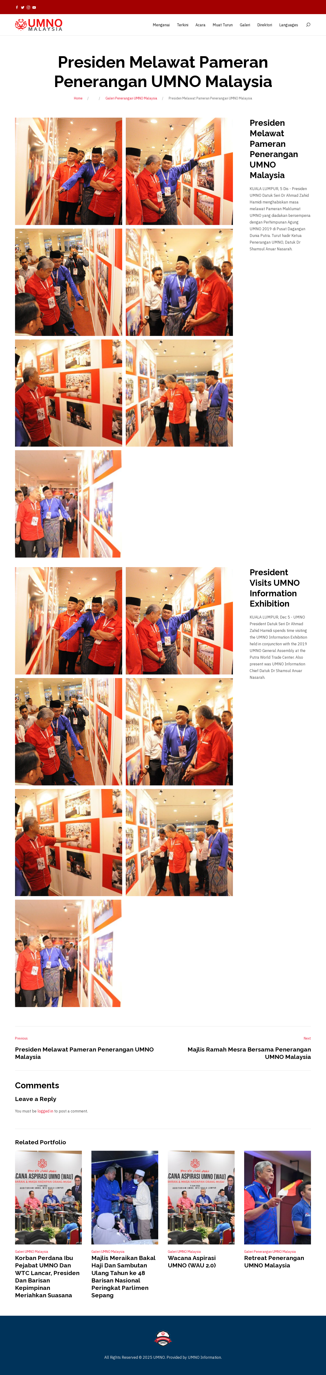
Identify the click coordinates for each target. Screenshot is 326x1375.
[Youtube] (34, 7)
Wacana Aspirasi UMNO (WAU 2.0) (192, 1261)
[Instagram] (28, 7)
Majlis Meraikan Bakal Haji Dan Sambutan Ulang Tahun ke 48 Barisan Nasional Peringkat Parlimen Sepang (123, 1276)
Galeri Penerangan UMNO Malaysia (131, 98)
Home (78, 98)
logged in (45, 1111)
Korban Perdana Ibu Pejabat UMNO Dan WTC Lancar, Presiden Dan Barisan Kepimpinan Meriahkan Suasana (47, 1276)
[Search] (308, 25)
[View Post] (48, 1197)
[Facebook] (17, 7)
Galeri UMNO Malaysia (31, 1251)
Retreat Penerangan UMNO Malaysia (274, 1261)
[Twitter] (23, 7)
